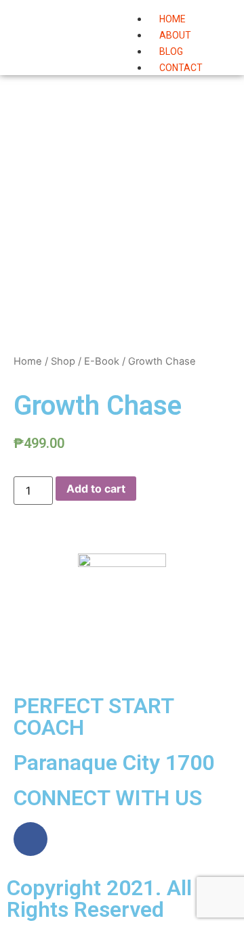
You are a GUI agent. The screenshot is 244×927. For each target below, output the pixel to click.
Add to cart (95, 488)
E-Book (101, 361)
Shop (63, 361)
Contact (181, 67)
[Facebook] (30, 839)
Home (28, 361)
